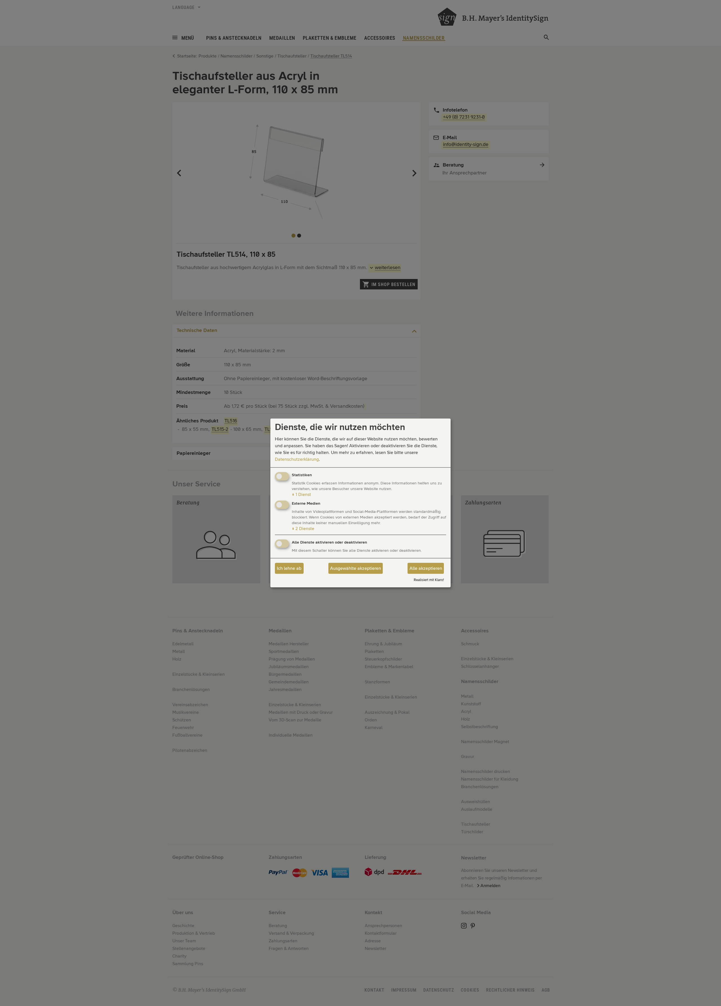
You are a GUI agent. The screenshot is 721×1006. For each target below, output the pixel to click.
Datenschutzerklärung (297, 459)
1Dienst (301, 494)
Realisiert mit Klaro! (429, 580)
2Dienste (303, 529)
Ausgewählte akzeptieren (355, 568)
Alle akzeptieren (426, 568)
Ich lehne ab (289, 568)
